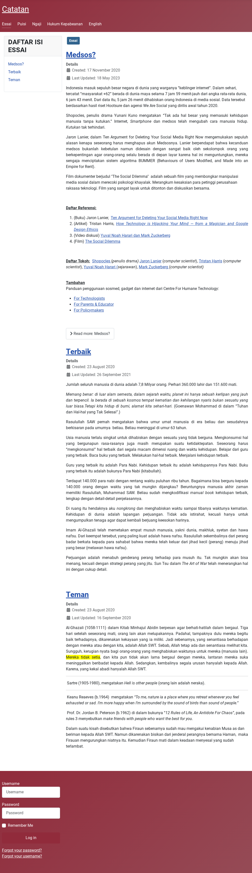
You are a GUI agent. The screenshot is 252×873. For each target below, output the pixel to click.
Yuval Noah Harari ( (101, 267)
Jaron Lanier (150, 261)
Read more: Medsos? (91, 333)
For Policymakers (89, 310)
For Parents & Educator (94, 304)
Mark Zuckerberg (154, 267)
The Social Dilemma (102, 241)
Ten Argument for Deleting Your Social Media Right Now (159, 217)
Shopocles (101, 261)
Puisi (21, 24)
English (95, 24)
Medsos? (16, 64)
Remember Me (20, 825)
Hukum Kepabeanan (65, 24)
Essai (6, 24)
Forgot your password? (22, 850)
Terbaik (14, 72)
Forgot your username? (22, 856)
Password (10, 804)
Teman (14, 79)
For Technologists (89, 298)
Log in (31, 837)
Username (10, 783)
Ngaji (36, 24)
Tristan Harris (210, 261)
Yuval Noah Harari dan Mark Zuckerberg (135, 235)
